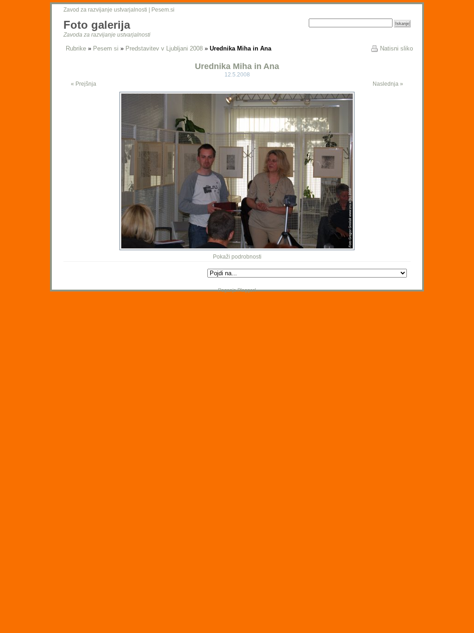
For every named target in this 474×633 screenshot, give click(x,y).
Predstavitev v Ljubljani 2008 (164, 48)
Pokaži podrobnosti (237, 256)
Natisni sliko (396, 48)
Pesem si (105, 48)
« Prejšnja (83, 84)
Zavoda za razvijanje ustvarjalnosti (106, 35)
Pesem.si (163, 9)
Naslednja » (388, 84)
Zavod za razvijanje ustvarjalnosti (105, 9)
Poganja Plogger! (237, 290)
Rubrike (76, 48)
